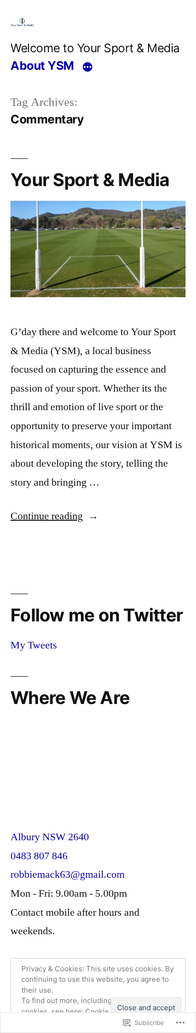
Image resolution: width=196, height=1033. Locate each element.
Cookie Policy (108, 1011)
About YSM (42, 65)
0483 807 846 (39, 856)
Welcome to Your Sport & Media (95, 48)
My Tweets (33, 645)
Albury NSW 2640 (49, 837)
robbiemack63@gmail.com (67, 874)
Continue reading (46, 516)
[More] (87, 67)
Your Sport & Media (90, 179)
